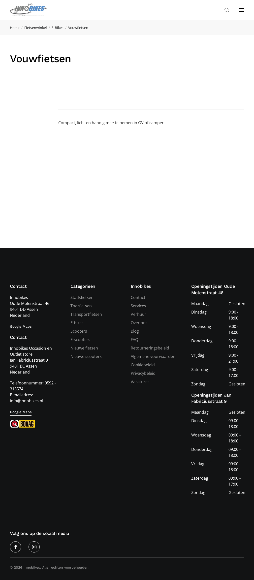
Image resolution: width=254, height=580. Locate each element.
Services (138, 306)
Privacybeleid (143, 373)
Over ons (139, 322)
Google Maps (21, 326)
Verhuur (138, 314)
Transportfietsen (86, 314)
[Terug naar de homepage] (28, 10)
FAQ (134, 339)
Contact (138, 297)
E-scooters (80, 339)
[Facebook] (15, 546)
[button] (226, 10)
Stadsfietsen (82, 297)
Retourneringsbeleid (150, 348)
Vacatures (140, 381)
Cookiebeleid (143, 365)
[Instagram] (34, 546)
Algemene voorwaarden (153, 356)
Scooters (78, 331)
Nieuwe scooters (86, 356)
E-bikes (77, 322)
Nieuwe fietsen (84, 348)
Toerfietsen (81, 306)
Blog (135, 331)
